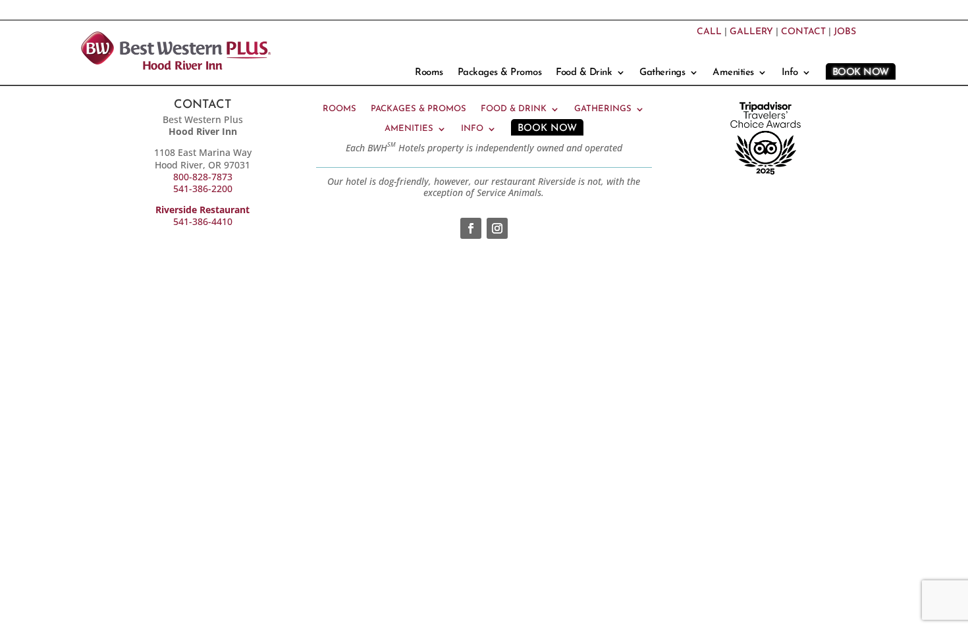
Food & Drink (584, 73)
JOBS (845, 32)
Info (790, 73)
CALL (709, 32)
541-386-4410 (202, 221)
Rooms (429, 73)
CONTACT (803, 32)
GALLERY (751, 32)
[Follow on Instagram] (497, 228)
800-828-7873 (202, 176)
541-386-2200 (202, 188)
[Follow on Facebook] (470, 228)
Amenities (733, 73)
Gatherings (662, 73)
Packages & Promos (500, 73)
